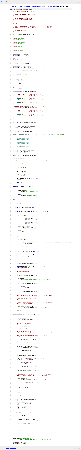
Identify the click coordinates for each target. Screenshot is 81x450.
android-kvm (12, 6)
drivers (50, 6)
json (79, 448)
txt (75, 448)
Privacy (11, 448)
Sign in (78, 2)
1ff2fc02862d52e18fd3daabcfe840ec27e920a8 (33, 6)
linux (18, 6)
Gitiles (7, 448)
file (35, 9)
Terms (14, 448)
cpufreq (55, 6)
